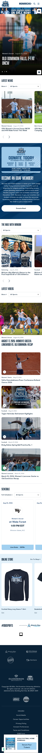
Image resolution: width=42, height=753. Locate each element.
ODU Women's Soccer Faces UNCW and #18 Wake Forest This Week (16, 130)
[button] (17, 11)
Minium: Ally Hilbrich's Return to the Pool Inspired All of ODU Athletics (16, 274)
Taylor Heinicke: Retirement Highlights (17, 414)
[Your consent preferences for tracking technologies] (4, 749)
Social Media (21, 715)
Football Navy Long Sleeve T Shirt (17, 609)
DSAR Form (21, 733)
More (3, 86)
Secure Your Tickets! (29, 746)
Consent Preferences (21, 727)
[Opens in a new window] (16, 699)
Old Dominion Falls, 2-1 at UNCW (18, 60)
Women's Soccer (8, 53)
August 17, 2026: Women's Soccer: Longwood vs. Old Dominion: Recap (17, 342)
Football (37, 270)
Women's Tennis (7, 377)
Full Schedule (6, 495)
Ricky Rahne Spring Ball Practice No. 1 (17, 445)
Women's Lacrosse (7, 473)
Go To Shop (34, 559)
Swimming (5, 270)
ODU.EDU (21, 711)
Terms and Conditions (21, 730)
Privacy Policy (21, 723)
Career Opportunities (21, 719)
